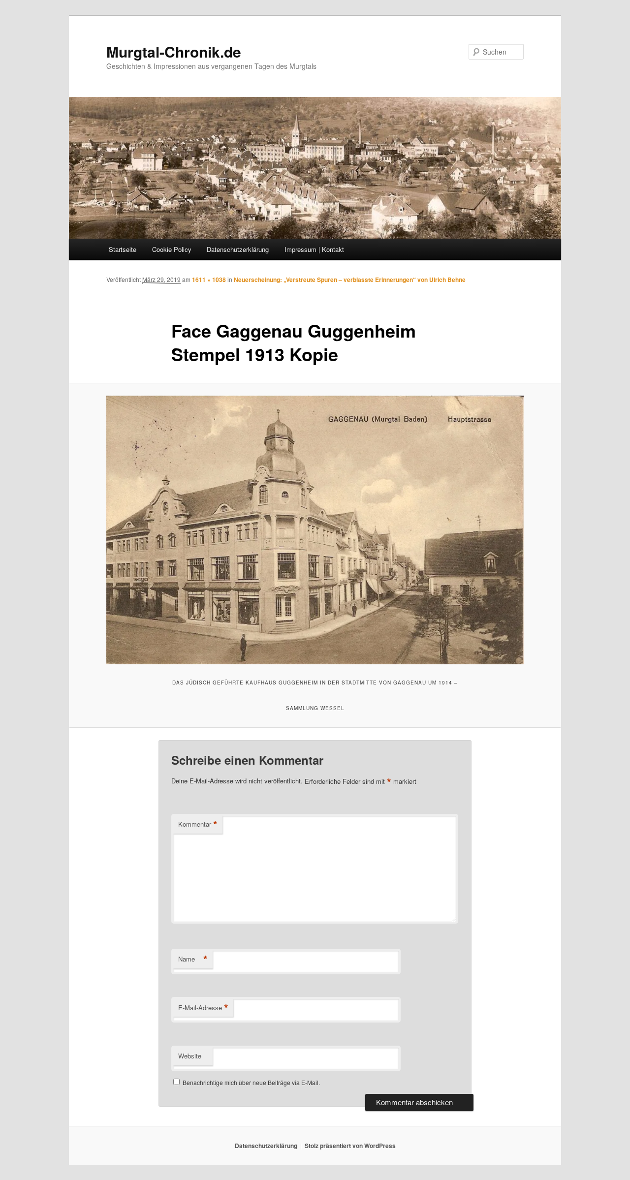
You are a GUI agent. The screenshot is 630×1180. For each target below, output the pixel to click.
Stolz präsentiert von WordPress (350, 1145)
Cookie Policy (171, 249)
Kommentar (198, 824)
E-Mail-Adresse (203, 1008)
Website (189, 1055)
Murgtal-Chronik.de (173, 51)
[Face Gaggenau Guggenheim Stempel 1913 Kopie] (315, 530)
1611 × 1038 (209, 279)
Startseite (122, 249)
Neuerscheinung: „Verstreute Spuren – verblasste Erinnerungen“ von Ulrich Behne (350, 279)
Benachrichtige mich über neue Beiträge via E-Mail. (251, 1082)
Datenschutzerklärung (238, 249)
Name (193, 959)
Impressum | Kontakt (314, 249)
